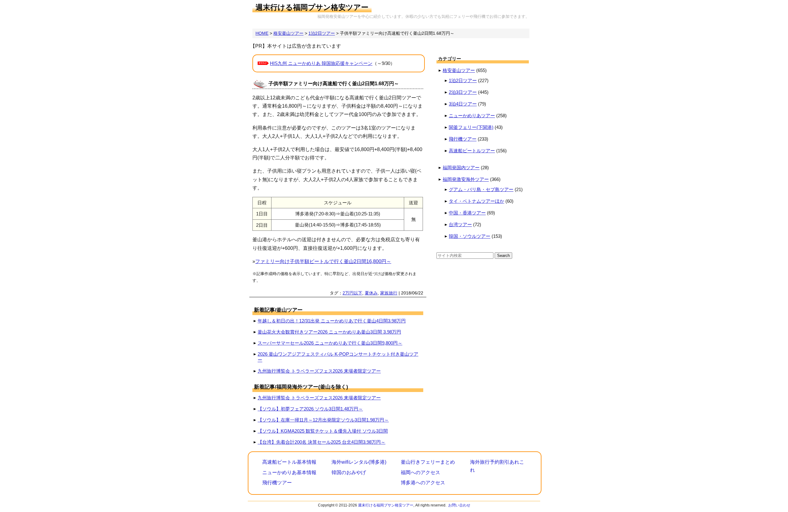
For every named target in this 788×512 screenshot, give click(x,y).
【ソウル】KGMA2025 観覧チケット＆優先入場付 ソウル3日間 (323, 431)
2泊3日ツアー (463, 92)
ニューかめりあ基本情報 (289, 472)
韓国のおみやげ (349, 472)
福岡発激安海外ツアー (466, 179)
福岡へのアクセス (420, 472)
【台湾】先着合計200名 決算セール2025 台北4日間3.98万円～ (321, 442)
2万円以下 (352, 292)
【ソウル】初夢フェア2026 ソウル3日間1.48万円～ (310, 408)
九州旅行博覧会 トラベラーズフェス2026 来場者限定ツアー (319, 371)
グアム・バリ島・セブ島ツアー (481, 189)
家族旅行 (388, 292)
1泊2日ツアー (463, 80)
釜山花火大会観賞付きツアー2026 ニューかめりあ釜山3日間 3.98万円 (329, 331)
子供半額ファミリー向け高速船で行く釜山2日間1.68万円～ (333, 83)
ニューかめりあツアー (472, 115)
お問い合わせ (459, 505)
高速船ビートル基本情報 (289, 462)
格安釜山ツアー (459, 70)
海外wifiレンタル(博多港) (359, 462)
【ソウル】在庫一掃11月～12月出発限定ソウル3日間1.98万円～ (323, 419)
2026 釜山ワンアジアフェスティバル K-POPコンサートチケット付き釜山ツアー (338, 356)
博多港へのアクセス (423, 482)
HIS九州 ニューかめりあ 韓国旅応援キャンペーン (321, 63)
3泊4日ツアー (463, 103)
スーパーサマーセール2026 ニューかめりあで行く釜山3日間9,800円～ (330, 343)
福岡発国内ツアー (461, 167)
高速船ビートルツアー (472, 150)
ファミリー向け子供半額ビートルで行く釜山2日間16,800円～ (323, 261)
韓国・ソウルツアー (469, 236)
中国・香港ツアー (467, 212)
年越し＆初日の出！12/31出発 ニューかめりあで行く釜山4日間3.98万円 (332, 320)
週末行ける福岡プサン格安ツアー (311, 7)
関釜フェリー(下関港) (471, 127)
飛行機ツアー (462, 139)
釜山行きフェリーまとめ (428, 462)
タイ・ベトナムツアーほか (476, 201)
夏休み (371, 292)
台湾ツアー (460, 224)
